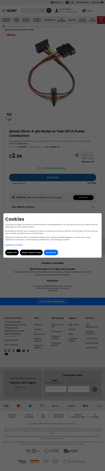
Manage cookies (14, 245)
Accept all (51, 252)
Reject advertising (31, 252)
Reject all (12, 252)
